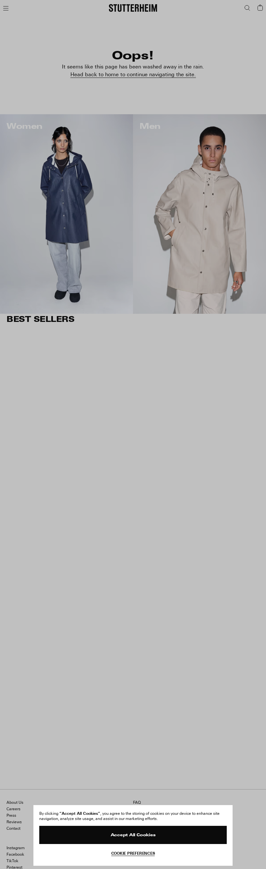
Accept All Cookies (133, 835)
